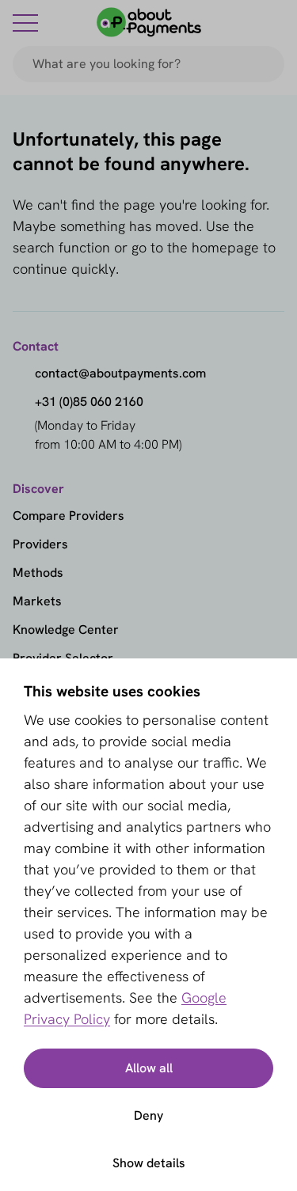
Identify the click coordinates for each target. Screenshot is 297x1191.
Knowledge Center (66, 629)
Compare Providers (68, 515)
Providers (40, 544)
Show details (148, 1163)
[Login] (274, 22)
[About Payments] (149, 22)
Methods (38, 572)
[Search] (265, 64)
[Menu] (25, 22)
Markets (37, 601)
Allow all (149, 1068)
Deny (148, 1115)
